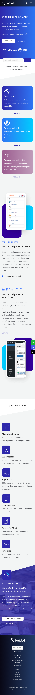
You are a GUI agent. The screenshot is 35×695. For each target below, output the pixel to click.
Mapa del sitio (17, 679)
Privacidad (10, 690)
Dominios (17, 662)
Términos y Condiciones (21, 690)
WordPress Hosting (17, 658)
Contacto (17, 677)
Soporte (17, 674)
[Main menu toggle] (31, 3)
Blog (17, 672)
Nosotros (17, 670)
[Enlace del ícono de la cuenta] (26, 3)
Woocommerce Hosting (17, 660)
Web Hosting (17, 655)
